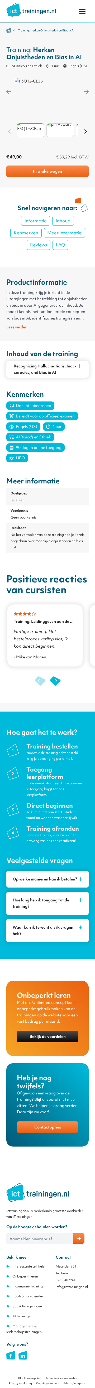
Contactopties (47, 1127)
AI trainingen (22, 1316)
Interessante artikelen (29, 1266)
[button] (55, 681)
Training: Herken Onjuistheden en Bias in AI (46, 30)
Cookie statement (47, 1383)
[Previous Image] (8, 91)
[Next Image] (86, 91)
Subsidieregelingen (27, 1306)
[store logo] (31, 10)
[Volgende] (85, 131)
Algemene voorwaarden (61, 1378)
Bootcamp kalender (27, 1296)
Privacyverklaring (20, 1383)
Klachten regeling (29, 1378)
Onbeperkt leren (25, 1276)
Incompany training (27, 1286)
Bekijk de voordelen (48, 1036)
